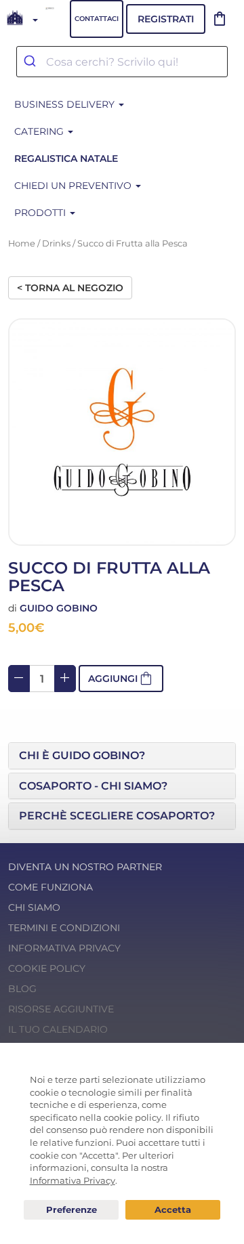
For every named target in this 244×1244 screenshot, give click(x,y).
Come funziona (50, 887)
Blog (22, 989)
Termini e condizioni (64, 928)
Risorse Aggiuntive (61, 1009)
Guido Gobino (59, 608)
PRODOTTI (41, 213)
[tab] (122, 756)
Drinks (56, 243)
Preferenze (71, 1210)
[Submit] (31, 62)
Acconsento (172, 1210)
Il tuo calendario (58, 1029)
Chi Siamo (34, 907)
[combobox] (122, 61)
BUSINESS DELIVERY (65, 104)
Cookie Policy (46, 968)
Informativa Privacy (64, 948)
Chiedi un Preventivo (74, 185)
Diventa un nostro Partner (85, 867)
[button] (122, 756)
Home (21, 243)
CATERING (40, 131)
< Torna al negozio (70, 288)
